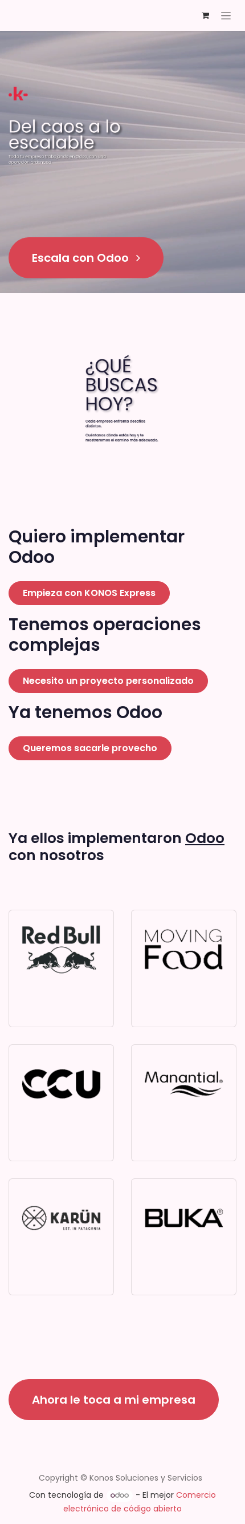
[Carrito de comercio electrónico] (205, 15)
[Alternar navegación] (225, 15)
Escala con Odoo (82, 258)
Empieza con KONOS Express (89, 592)
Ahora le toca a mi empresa (113, 1400)
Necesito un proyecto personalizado (108, 680)
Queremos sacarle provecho (90, 748)
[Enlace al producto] (61, 949)
